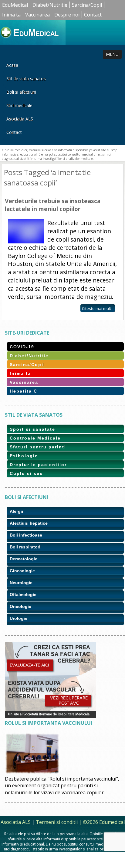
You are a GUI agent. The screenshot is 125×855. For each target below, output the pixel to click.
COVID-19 (22, 346)
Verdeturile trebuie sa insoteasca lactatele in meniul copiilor (52, 205)
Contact (93, 14)
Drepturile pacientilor (38, 464)
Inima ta (11, 14)
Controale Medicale (35, 438)
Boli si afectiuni (21, 92)
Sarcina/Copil (87, 5)
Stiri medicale (19, 105)
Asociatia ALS (19, 119)
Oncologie (20, 606)
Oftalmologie (23, 594)
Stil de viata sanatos (26, 78)
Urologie (18, 618)
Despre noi (66, 14)
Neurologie (21, 582)
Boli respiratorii (26, 546)
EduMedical (15, 5)
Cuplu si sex (26, 473)
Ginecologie (22, 570)
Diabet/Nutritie (49, 5)
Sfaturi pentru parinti (38, 446)
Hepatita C (23, 391)
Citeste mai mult (96, 308)
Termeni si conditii (57, 822)
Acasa (12, 65)
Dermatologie (23, 558)
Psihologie (24, 455)
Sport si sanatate (32, 429)
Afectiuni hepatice (29, 523)
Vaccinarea (37, 14)
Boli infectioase (26, 535)
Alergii (16, 511)
